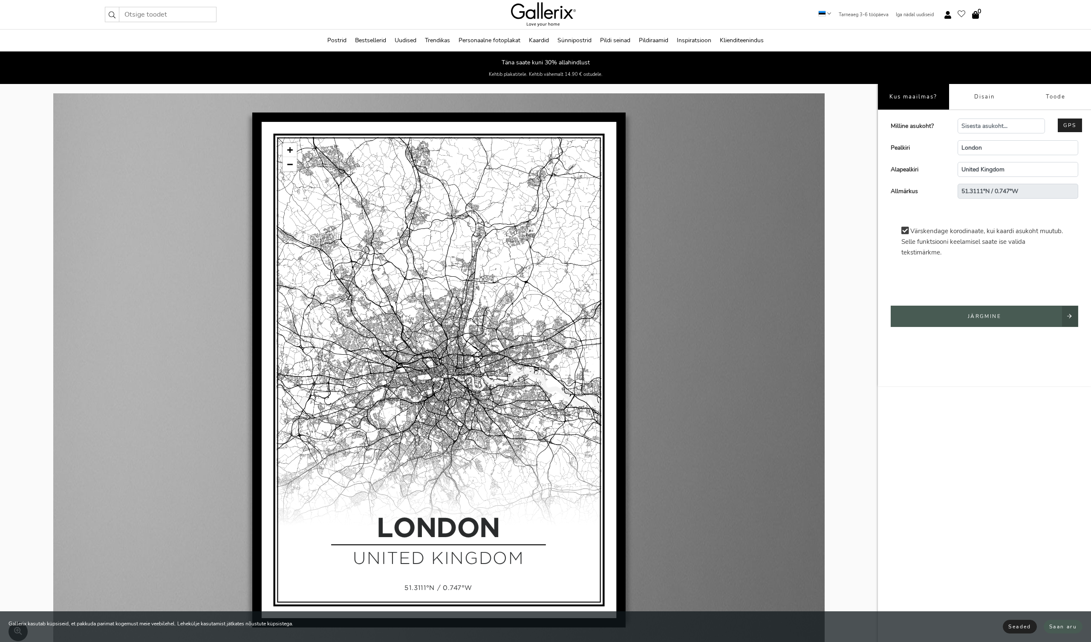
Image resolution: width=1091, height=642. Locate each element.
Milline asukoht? (912, 126)
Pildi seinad (615, 40)
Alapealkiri (904, 169)
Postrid (336, 40)
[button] (112, 14)
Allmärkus (904, 191)
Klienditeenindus (742, 40)
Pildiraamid (653, 40)
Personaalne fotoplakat (489, 40)
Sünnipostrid (574, 40)
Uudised (405, 40)
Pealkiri (900, 148)
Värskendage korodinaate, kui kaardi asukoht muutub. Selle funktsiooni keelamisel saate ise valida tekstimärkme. (982, 242)
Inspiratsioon (694, 40)
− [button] (290, 164)
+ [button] (290, 150)
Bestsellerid (370, 40)
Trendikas (437, 40)
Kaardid (539, 40)
